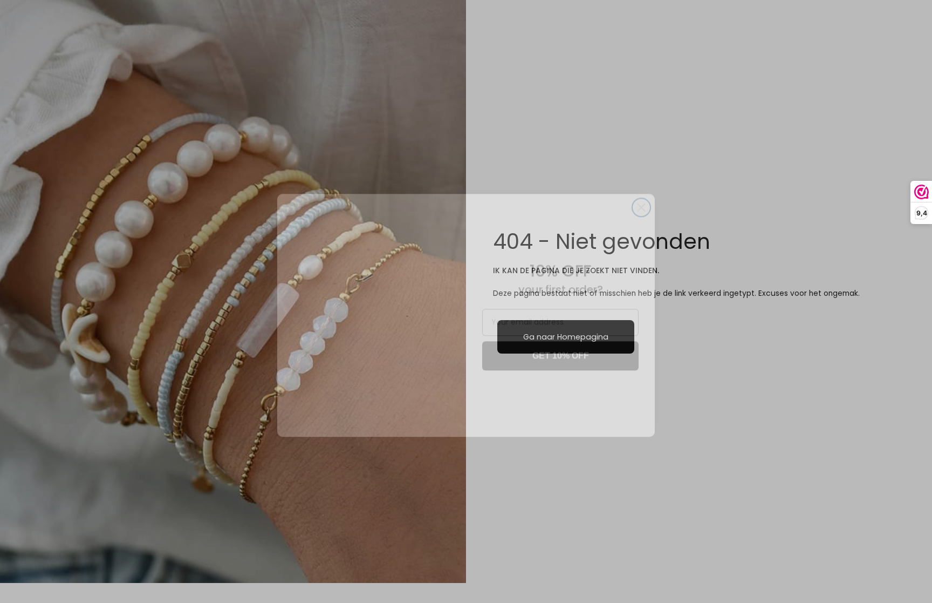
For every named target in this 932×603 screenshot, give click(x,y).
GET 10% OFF (560, 342)
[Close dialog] (641, 194)
